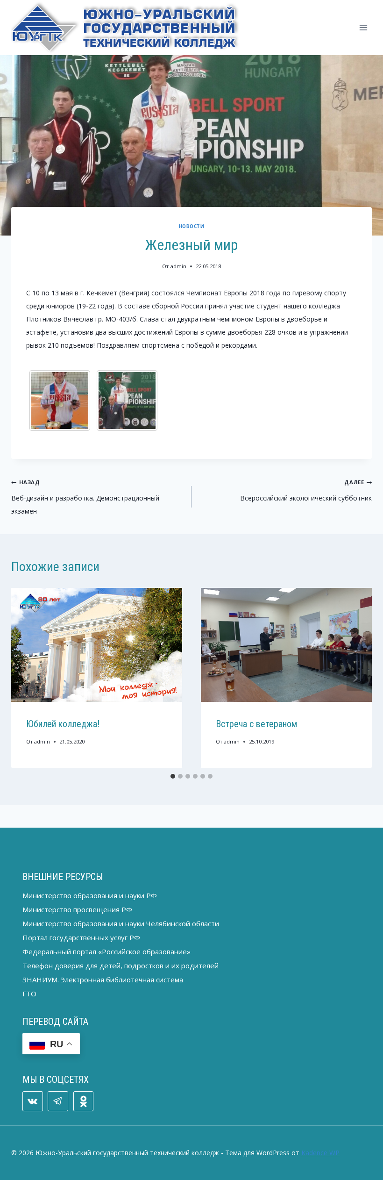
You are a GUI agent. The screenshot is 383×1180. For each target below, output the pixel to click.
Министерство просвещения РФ (77, 909)
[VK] (32, 1101)
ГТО (29, 993)
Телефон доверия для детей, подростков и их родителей (120, 965)
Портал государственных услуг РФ (81, 937)
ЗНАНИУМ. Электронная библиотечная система (102, 979)
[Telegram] (58, 1101)
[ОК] (83, 1101)
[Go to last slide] (28, 678)
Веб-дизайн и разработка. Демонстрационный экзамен (85, 497)
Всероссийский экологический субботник (306, 490)
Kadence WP (320, 1152)
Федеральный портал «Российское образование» (106, 951)
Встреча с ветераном (256, 723)
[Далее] (355, 678)
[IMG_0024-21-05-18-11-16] (127, 400)
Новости (191, 226)
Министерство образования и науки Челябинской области (120, 923)
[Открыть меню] (363, 27)
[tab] (172, 776)
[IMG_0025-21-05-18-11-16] (59, 400)
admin (178, 266)
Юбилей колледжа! (62, 723)
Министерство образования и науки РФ (89, 895)
